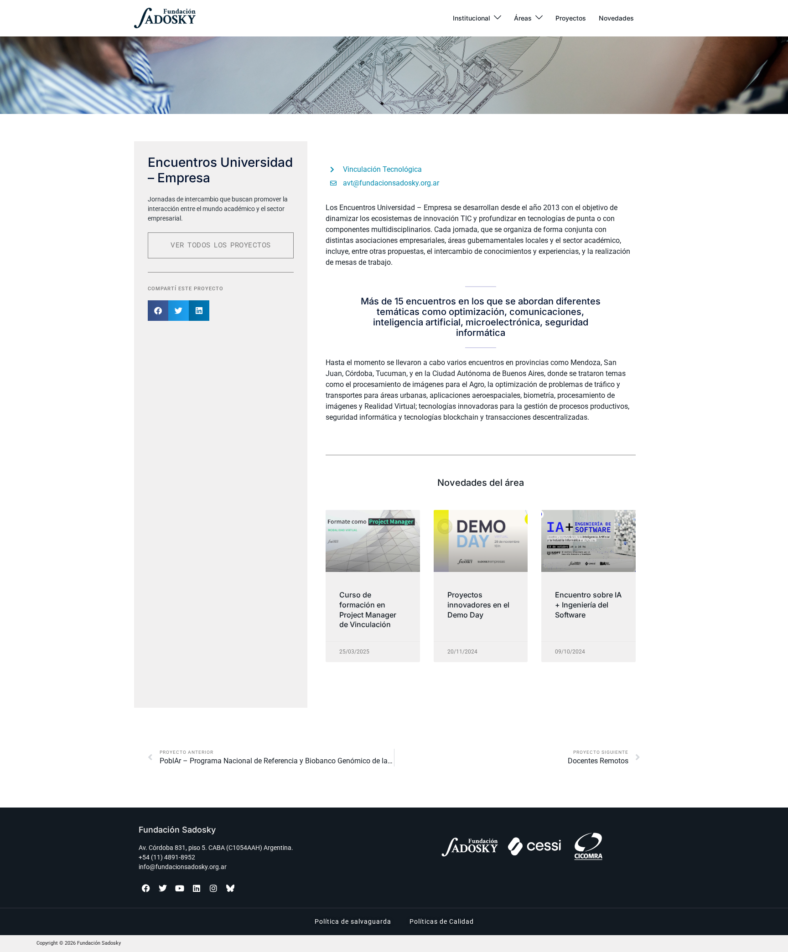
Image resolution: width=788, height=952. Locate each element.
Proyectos (570, 18)
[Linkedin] (196, 888)
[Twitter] (163, 888)
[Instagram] (213, 888)
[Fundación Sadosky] (165, 18)
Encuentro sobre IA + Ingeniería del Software (588, 604)
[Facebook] (146, 888)
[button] (158, 310)
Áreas (523, 18)
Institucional (471, 18)
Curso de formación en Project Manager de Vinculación (367, 609)
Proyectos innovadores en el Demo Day (478, 604)
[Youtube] (179, 888)
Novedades (616, 18)
